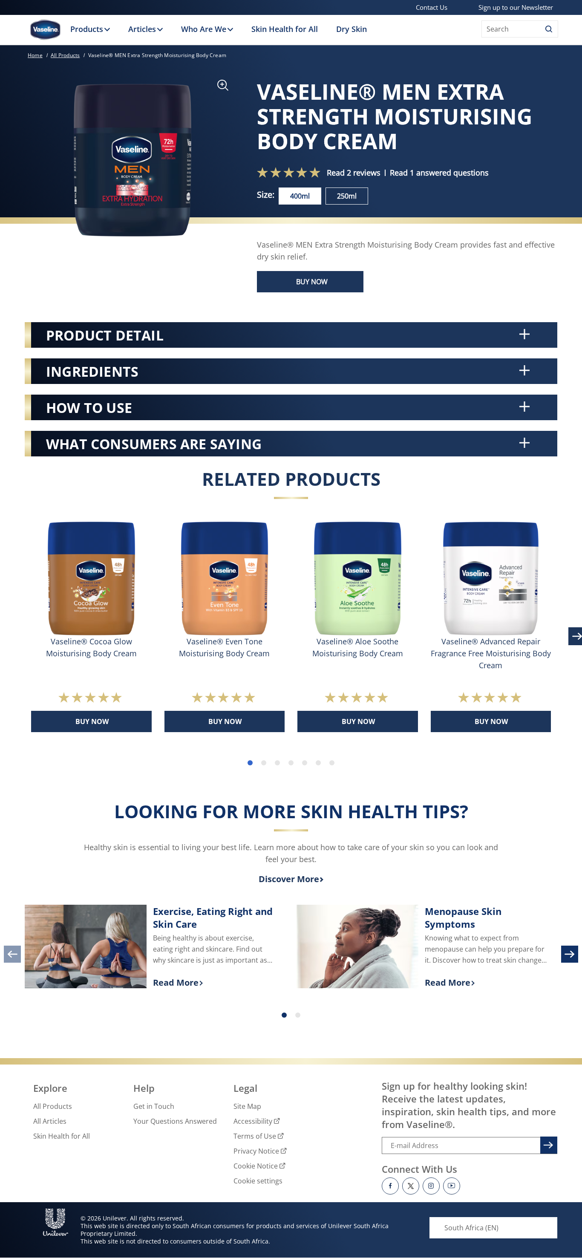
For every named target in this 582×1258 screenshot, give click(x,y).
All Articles (49, 1121)
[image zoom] (218, 87)
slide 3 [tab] (277, 762)
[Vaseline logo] (45, 29)
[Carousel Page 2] (297, 1015)
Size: (265, 194)
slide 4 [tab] (291, 762)
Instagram (431, 1186)
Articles (142, 29)
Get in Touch (153, 1106)
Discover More (289, 879)
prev (12, 954)
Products (86, 29)
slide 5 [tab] (304, 762)
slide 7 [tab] (331, 762)
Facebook (390, 1186)
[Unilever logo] (55, 1222)
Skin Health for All (284, 29)
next (569, 954)
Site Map (247, 1106)
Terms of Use (254, 1136)
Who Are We (203, 29)
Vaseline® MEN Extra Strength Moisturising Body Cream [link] (157, 55)
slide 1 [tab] (250, 762)
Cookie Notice (255, 1166)
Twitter (410, 1186)
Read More (214, 983)
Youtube (451, 1186)
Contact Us (431, 7)
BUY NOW (312, 281)
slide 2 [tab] (263, 762)
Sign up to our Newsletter (515, 7)
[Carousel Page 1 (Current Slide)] (284, 1015)
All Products (52, 1106)
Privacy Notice (256, 1151)
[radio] (300, 196)
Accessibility (252, 1121)
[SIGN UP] (547, 1144)
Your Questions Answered (175, 1121)
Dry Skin (351, 29)
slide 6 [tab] (318, 762)
